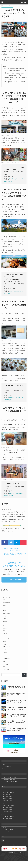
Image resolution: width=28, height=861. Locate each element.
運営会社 (3, 764)
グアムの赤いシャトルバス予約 (8, 779)
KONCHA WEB (22, 2)
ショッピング (6, 608)
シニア (4, 618)
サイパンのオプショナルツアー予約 (9, 781)
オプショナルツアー (14, 579)
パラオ (2, 656)
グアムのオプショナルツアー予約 (8, 777)
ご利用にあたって (5, 768)
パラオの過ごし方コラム (8, 816)
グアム (2, 594)
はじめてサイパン (7, 628)
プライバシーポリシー (6, 766)
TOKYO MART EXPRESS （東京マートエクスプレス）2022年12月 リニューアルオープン (15, 70)
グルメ (15, 20)
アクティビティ (6, 602)
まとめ (7, 84)
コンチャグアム (4, 827)
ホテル (4, 610)
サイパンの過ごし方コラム (9, 805)
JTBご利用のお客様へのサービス (10, 800)
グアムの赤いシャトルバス (7, 829)
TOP (2, 5)
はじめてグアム (6, 597)
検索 (24, 674)
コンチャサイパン (5, 831)
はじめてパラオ (6, 658)
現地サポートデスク (7, 798)
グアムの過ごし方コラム (8, 792)
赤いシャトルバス (7, 794)
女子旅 (4, 616)
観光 (4, 599)
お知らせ (5, 621)
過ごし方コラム (8, 5)
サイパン (14, 5)
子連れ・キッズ (6, 613)
